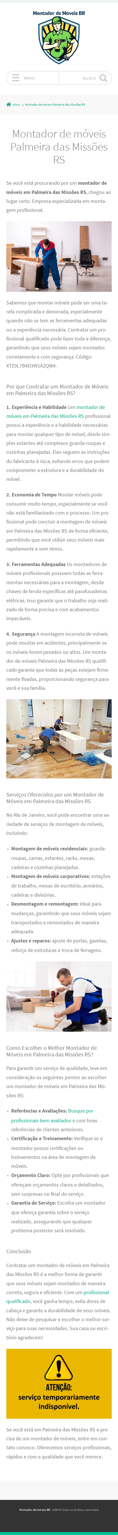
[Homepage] (59, 36)
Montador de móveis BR (34, 1510)
